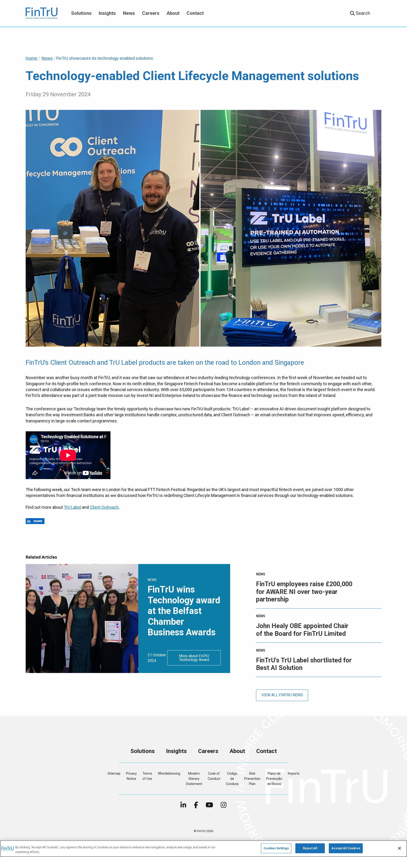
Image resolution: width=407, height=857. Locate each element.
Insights (107, 13)
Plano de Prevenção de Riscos (274, 779)
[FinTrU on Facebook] (196, 806)
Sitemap (114, 773)
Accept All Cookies (345, 848)
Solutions (81, 13)
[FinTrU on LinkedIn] (183, 806)
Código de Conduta (232, 779)
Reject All (310, 848)
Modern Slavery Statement (194, 779)
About (173, 13)
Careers (150, 13)
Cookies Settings (276, 848)
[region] (203, 848)
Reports (294, 773)
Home (31, 58)
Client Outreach (104, 507)
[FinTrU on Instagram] (224, 806)
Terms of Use (147, 776)
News (129, 13)
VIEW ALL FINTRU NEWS (282, 695)
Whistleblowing (169, 773)
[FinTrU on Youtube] (209, 806)
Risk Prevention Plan (252, 779)
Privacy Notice (131, 776)
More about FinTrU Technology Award (194, 658)
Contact (195, 13)
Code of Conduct (214, 776)
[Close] (399, 848)
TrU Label (72, 507)
